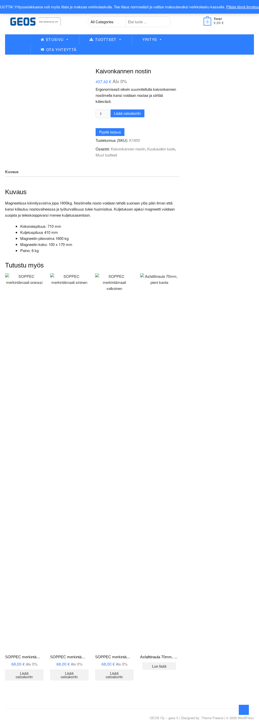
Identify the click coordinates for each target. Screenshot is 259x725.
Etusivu (55, 39)
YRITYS (149, 39)
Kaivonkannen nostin (128, 148)
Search (164, 22)
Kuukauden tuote (161, 148)
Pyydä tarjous (110, 131)
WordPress (246, 717)
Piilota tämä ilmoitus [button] (242, 6)
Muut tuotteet (106, 154)
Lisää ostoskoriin (127, 113)
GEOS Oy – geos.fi (164, 717)
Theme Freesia (212, 717)
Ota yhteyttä (61, 49)
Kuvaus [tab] (11, 171)
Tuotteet (106, 39)
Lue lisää (159, 666)
